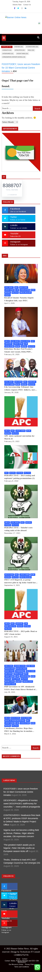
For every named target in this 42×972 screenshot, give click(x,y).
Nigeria (7, 292)
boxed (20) (19, 46)
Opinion (20, 473)
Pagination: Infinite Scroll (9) (14, 57)
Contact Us (27, 5)
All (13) (31, 50)
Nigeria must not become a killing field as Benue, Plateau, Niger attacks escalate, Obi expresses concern (21, 833)
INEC (16, 287)
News (33, 290)
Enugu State (18, 673)
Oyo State (15, 679)
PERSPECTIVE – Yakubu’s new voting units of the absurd (18, 529)
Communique (20, 671)
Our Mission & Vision (16, 964)
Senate (7, 295)
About (18, 959)
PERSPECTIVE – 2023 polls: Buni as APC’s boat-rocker (20, 632)
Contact (24, 959)
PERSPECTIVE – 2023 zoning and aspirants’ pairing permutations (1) (19, 476)
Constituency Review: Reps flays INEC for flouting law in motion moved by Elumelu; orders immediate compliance (20, 730)
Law (17, 290)
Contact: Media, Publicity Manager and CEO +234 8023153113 (22, 961)
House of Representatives (15, 720)
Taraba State (27, 681)
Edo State (18, 381)
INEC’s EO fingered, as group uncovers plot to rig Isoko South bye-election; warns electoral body (20, 581)
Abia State (8, 666)
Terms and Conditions (21, 967)
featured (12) (8, 53)
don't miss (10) (23, 53)
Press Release (25, 292)
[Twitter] (18, 8)
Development (26, 718)
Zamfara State (10, 684)
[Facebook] (15, 8)
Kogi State (24, 287)
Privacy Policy (30, 964)
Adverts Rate (17, 5)
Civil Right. (9, 287)
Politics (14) (20, 50)
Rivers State (9, 681)
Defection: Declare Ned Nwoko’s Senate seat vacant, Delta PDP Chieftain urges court (18, 350)
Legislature (24, 290)
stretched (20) (32, 46)
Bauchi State (9, 668)
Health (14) (7, 50)
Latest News (9, 290)
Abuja (7, 341)
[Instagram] (22, 8)
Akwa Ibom (30, 666)
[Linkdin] (25, 8)
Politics (15, 292)
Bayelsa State (21, 668)
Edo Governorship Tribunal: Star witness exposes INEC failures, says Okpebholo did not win (19, 388)
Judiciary (8, 343)
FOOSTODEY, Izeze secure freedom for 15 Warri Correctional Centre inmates (21, 792)
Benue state (9, 671)
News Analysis (10, 626)
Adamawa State (19, 666)
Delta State (25, 341)
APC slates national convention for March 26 (19, 437)
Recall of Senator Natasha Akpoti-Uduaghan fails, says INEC (19, 299)
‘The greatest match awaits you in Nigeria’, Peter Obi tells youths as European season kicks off (19, 848)
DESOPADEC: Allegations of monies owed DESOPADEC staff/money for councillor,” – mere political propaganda (22, 803)
